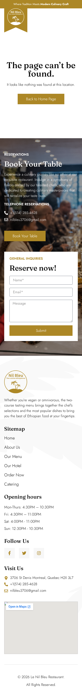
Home (9, 438)
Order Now (14, 475)
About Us (12, 447)
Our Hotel (12, 466)
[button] (73, 17)
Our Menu (13, 456)
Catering (11, 484)
